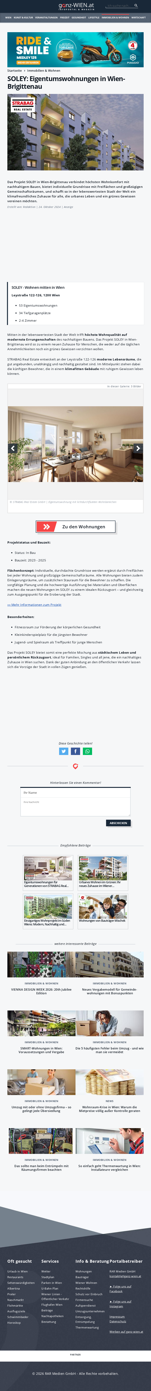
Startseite (14, 71)
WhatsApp (87, 751)
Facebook (75, 751)
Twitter (63, 751)
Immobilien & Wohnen (115, 17)
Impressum (117, 1316)
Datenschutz (118, 1321)
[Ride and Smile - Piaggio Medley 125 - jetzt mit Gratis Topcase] (75, 49)
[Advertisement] (75, 243)
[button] (138, 448)
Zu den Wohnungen (83, 527)
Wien (8, 17)
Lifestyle (93, 17)
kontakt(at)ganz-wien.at (125, 1276)
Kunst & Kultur (23, 17)
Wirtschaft (138, 17)
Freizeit (64, 17)
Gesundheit (79, 17)
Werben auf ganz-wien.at (126, 1331)
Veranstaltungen (46, 17)
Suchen (136, 5)
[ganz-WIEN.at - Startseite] (75, 6)
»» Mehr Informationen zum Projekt (34, 605)
